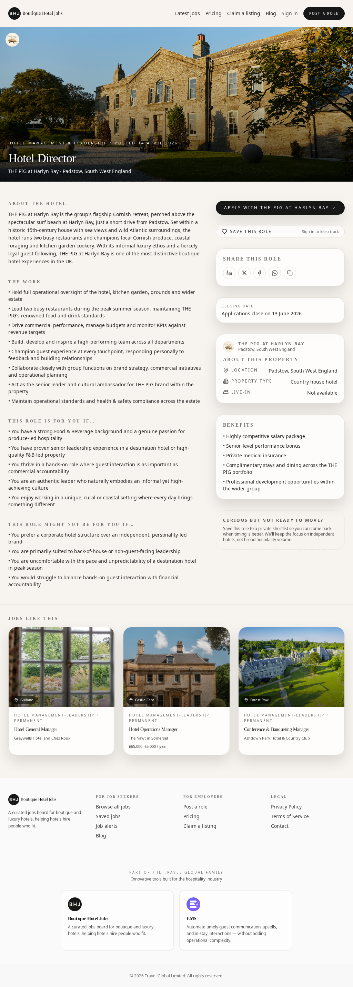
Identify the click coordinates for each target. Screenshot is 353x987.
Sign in (290, 13)
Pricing (213, 13)
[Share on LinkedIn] (229, 273)
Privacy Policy (286, 806)
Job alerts (107, 826)
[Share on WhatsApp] (275, 273)
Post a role (324, 13)
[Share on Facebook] (259, 273)
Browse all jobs (113, 806)
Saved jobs (108, 816)
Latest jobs (187, 13)
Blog (271, 13)
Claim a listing (243, 13)
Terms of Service (290, 816)
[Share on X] (244, 273)
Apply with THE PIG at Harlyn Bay (276, 208)
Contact (280, 826)
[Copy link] (290, 273)
